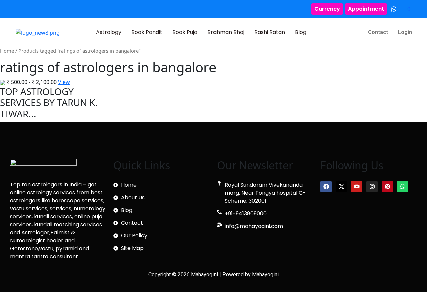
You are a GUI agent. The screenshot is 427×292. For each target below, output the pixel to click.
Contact (378, 32)
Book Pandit (146, 32)
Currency (327, 9)
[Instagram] (372, 186)
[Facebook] (326, 186)
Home (7, 50)
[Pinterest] (387, 186)
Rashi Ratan (269, 32)
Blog (300, 32)
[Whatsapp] (402, 186)
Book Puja (184, 32)
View (64, 82)
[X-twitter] (341, 186)
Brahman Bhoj (225, 32)
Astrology (108, 32)
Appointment (366, 9)
